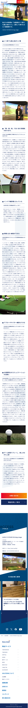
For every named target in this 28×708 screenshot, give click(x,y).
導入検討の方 (21, 702)
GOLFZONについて (8, 673)
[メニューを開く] (26, 1)
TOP (2, 635)
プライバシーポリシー (14, 704)
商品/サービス (6, 646)
